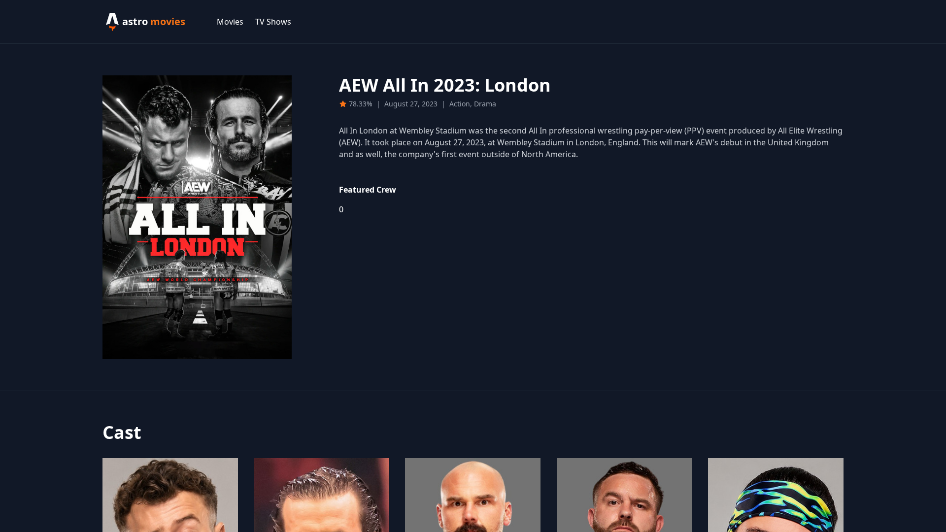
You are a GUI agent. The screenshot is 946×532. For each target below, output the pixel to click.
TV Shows (273, 21)
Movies (230, 21)
